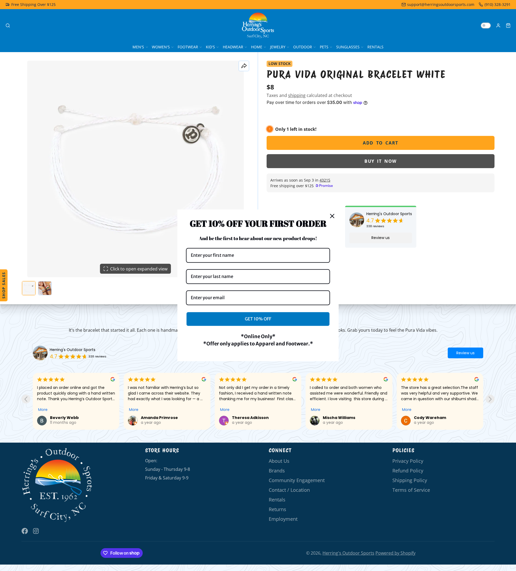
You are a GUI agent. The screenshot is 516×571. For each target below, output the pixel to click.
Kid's (210, 46)
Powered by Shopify (395, 553)
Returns (277, 509)
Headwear (233, 46)
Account (498, 25)
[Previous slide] (26, 399)
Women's (161, 46)
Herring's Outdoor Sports (389, 213)
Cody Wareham (430, 418)
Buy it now (380, 161)
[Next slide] (490, 399)
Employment (283, 519)
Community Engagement (297, 480)
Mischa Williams (339, 418)
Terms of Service (411, 490)
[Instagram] (36, 531)
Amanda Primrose (159, 418)
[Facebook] (25, 531)
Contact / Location (289, 490)
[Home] (258, 25)
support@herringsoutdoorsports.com (440, 4)
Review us (380, 237)
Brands (277, 470)
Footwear (188, 46)
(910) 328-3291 (498, 4)
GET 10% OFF (258, 318)
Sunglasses (348, 46)
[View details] (57, 485)
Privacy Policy (407, 461)
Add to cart (380, 143)
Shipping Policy (409, 480)
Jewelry (277, 46)
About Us (279, 461)
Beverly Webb (64, 418)
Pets (324, 46)
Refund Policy (407, 470)
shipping (297, 95)
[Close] (332, 215)
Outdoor (302, 46)
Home (256, 46)
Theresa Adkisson (250, 418)
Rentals (375, 46)
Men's (138, 46)
